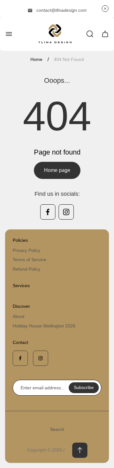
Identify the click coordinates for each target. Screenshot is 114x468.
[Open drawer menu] (9, 34)
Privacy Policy (26, 250)
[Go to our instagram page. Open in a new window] (66, 212)
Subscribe (84, 387)
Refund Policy (26, 269)
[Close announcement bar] (105, 8)
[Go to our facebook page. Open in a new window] (47, 212)
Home (36, 59)
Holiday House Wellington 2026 (44, 325)
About (18, 316)
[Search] (90, 34)
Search (57, 429)
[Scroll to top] (79, 450)
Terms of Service (29, 259)
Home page (57, 170)
